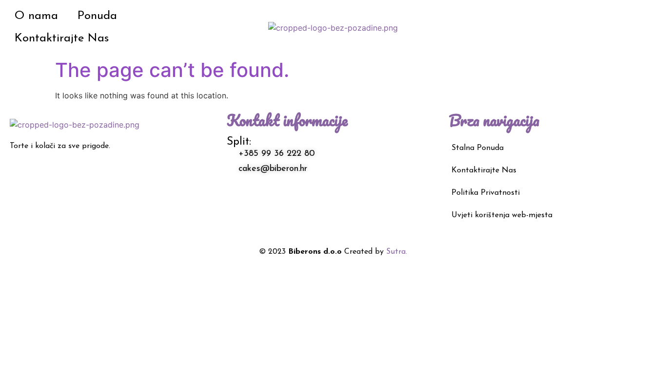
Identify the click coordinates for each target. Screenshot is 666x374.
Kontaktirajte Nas (62, 38)
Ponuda (97, 16)
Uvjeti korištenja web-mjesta (501, 215)
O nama (36, 16)
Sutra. (396, 252)
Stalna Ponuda (477, 148)
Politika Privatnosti (485, 193)
